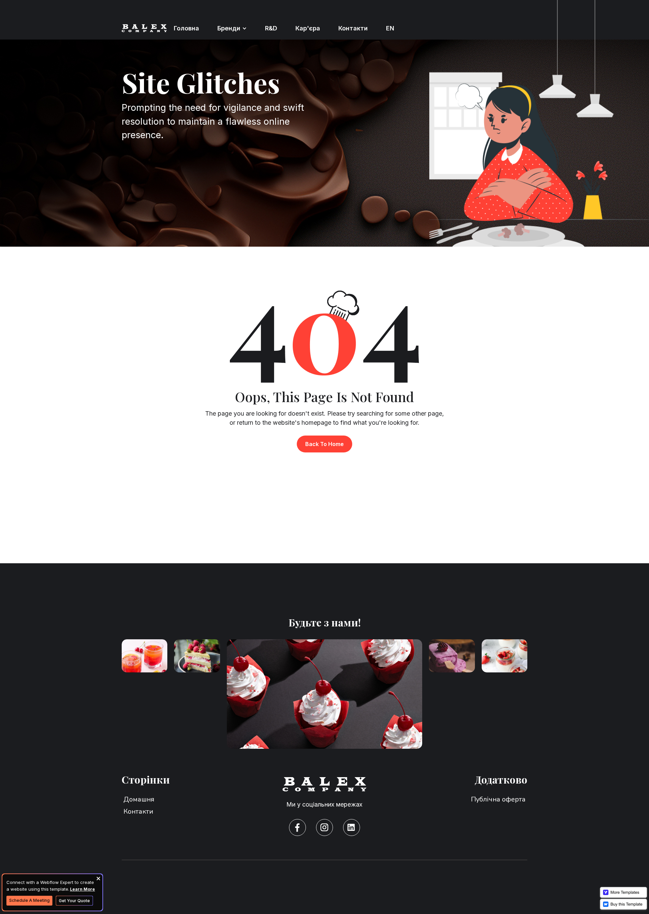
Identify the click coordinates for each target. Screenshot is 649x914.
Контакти (353, 28)
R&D (271, 28)
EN (390, 28)
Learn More (82, 889)
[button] (232, 28)
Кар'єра (307, 28)
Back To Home (324, 444)
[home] (144, 28)
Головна (186, 28)
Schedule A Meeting (29, 900)
